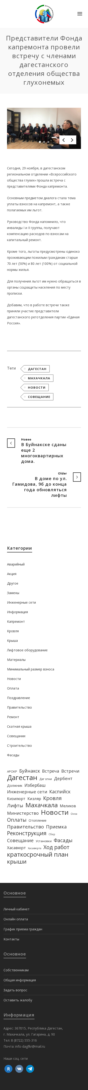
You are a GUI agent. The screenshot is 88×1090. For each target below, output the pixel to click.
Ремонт (13, 717)
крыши (17, 861)
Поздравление (18, 698)
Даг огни (45, 779)
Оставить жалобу (18, 1000)
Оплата (13, 688)
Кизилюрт (16, 798)
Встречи (70, 771)
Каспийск (60, 792)
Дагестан (37, 369)
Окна (74, 813)
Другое (12, 583)
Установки (44, 841)
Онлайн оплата (16, 919)
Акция (11, 574)
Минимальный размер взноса (30, 669)
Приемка (56, 827)
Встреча (50, 771)
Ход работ (56, 847)
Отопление (37, 820)
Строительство (19, 745)
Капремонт (16, 621)
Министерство (23, 813)
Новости (37, 387)
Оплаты (17, 820)
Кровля (13, 631)
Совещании (16, 736)
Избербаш (35, 785)
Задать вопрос (15, 990)
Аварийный (16, 564)
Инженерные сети (21, 602)
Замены (13, 593)
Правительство (19, 707)
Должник (14, 785)
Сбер (52, 834)
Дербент (63, 778)
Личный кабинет (17, 909)
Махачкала (39, 378)
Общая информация (20, 980)
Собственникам (16, 970)
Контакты (11, 939)
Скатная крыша (19, 726)
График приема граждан (23, 929)
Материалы (16, 659)
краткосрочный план (37, 854)
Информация (17, 612)
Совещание (39, 397)
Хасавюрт (16, 847)
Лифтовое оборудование (27, 650)
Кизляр (34, 798)
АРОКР (12, 771)
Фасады (13, 755)
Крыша (12, 640)
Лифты (15, 805)
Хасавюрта (34, 848)
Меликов (68, 805)
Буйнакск (29, 771)
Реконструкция (26, 833)
